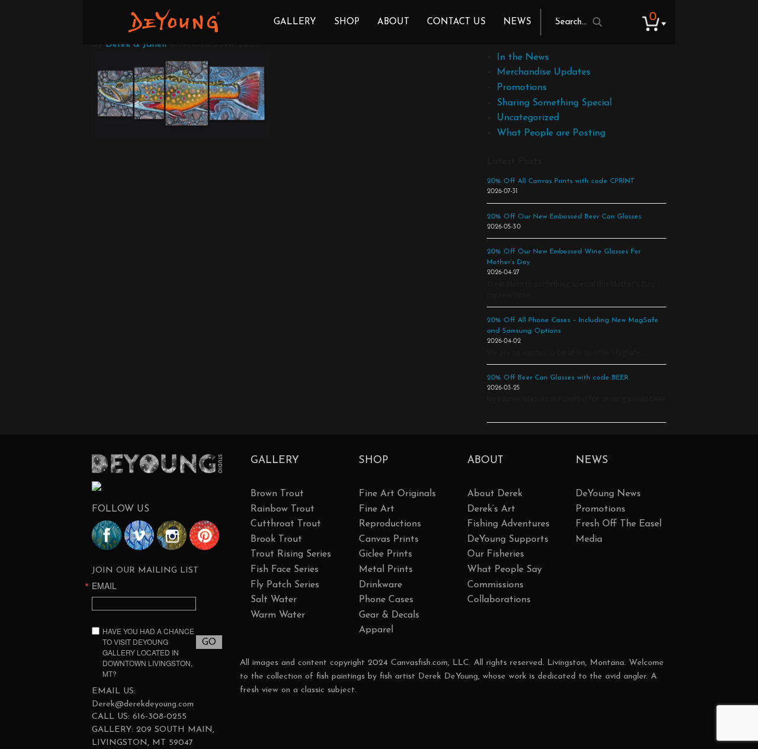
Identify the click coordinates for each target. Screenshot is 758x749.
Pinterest (204, 535)
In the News (523, 57)
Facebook (106, 535)
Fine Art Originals (397, 494)
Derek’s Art (491, 509)
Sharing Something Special (554, 103)
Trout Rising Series (290, 554)
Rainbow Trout (282, 509)
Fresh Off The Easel (618, 524)
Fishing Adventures (508, 524)
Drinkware (380, 585)
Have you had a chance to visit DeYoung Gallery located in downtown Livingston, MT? (148, 652)
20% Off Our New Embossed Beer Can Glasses (564, 216)
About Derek (494, 494)
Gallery (295, 22)
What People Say (504, 569)
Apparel (376, 630)
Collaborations (499, 600)
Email (104, 585)
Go (209, 642)
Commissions (495, 585)
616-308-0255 (160, 716)
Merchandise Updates (543, 72)
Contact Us (456, 22)
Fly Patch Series (284, 585)
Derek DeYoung (174, 21)
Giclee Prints (385, 554)
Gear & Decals (389, 615)
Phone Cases (386, 600)
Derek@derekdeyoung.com (143, 704)
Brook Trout (276, 539)
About (393, 22)
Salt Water (273, 600)
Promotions (522, 87)
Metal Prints (386, 569)
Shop (346, 22)
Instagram (172, 535)
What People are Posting (551, 133)
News (517, 22)
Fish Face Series (284, 569)
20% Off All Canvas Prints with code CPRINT (561, 181)
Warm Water (277, 615)
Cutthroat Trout (285, 524)
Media (589, 539)
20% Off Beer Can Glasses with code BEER (557, 377)
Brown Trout (277, 494)
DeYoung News (608, 494)
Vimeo (139, 535)
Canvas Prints (389, 539)
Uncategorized (528, 118)
